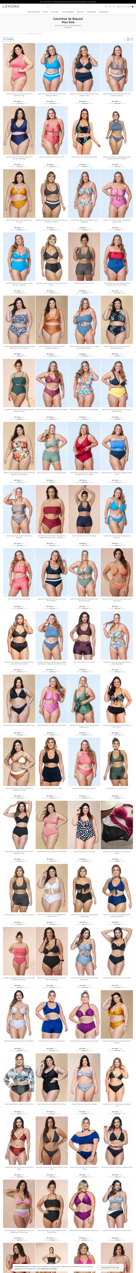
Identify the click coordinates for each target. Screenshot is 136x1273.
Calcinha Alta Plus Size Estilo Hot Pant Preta (51, 1104)
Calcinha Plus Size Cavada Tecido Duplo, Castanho (19, 537)
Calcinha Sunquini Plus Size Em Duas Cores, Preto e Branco (52, 600)
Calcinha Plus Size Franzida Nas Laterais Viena (84, 1230)
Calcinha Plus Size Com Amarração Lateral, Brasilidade (84, 221)
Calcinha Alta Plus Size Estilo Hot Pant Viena (84, 1041)
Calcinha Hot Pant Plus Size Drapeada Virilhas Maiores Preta (51, 1231)
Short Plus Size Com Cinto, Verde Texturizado (51, 473)
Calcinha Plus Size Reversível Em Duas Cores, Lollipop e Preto (84, 95)
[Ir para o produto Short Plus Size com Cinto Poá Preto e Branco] (19, 888)
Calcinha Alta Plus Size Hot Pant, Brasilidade (84, 409)
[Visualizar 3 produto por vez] (124, 39)
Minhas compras (126, 7)
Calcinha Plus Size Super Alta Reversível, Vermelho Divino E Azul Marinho (117, 284)
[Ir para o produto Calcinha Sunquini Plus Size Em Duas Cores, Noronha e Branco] (52, 67)
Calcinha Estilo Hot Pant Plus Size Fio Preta (117, 978)
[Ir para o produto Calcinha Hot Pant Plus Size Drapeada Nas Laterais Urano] (84, 951)
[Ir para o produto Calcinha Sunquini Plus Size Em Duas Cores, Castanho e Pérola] (117, 67)
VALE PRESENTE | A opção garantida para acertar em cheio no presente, (63, 2)
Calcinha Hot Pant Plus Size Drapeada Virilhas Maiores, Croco (84, 726)
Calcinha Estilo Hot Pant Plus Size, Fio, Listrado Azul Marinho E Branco (84, 347)
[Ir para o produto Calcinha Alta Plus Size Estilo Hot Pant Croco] (19, 1077)
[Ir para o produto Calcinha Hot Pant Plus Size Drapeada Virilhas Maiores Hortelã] (19, 383)
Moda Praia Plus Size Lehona (16, 33)
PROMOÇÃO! (91, 12)
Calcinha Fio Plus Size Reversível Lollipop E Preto (117, 1167)
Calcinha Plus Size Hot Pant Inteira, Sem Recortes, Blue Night (19, 158)
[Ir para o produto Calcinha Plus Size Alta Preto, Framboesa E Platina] (117, 825)
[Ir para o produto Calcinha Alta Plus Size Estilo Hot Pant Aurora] (52, 825)
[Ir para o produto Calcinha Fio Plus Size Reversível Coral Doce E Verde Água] (117, 572)
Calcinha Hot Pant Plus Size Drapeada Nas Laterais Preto (84, 915)
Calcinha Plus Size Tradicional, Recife (84, 788)
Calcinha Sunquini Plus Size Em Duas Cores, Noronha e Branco (52, 95)
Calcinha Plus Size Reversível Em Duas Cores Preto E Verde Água (51, 979)
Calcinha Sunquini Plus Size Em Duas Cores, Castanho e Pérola (117, 95)
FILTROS (10, 39)
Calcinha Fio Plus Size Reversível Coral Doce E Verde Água (117, 600)
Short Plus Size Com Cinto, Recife (19, 599)
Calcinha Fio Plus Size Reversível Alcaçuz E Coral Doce (51, 1168)
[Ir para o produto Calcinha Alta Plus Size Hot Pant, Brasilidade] (84, 383)
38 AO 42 (80, 12)
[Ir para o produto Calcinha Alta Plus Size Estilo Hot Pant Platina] (19, 1014)
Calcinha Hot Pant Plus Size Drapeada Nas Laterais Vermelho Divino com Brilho (51, 537)
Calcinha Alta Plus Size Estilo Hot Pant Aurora (51, 851)
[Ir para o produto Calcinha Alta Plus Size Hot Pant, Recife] (52, 130)
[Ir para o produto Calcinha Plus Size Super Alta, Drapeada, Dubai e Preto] (117, 446)
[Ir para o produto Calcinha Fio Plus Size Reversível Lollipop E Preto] (117, 1140)
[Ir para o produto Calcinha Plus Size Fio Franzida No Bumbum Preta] (117, 1077)
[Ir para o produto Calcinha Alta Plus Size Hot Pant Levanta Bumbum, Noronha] (19, 256)
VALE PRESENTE (68, 12)
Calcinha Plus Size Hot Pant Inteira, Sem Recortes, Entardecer (52, 347)
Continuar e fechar (110, 1267)
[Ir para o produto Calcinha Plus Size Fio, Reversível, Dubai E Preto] (19, 698)
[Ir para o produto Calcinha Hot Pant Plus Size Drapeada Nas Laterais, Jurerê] (117, 193)
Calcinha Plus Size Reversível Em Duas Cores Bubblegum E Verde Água (19, 1231)
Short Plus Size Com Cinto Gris (84, 283)
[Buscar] (49, 6)
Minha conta (112, 7)
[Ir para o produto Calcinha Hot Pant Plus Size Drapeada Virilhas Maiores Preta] (52, 1204)
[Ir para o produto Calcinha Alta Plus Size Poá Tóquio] (84, 825)
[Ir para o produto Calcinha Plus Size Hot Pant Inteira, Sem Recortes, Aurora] (19, 67)
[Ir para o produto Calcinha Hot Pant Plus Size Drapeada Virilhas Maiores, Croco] (84, 698)
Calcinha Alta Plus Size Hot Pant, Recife (52, 157)
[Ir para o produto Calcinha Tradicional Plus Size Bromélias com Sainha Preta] (117, 698)
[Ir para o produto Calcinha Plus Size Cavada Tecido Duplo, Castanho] (19, 509)
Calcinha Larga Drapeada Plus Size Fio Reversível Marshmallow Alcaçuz (19, 979)
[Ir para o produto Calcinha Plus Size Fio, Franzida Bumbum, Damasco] (19, 193)
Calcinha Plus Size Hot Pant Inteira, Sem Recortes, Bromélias (117, 347)
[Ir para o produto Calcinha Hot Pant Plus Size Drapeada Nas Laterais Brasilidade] (117, 635)
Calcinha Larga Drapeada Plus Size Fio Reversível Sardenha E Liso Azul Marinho (19, 347)
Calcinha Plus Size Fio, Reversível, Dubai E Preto (19, 725)
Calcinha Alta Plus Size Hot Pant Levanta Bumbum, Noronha (19, 284)
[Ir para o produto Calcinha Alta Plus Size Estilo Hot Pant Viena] (84, 1014)
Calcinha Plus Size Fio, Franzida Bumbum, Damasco (19, 221)
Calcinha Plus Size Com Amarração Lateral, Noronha (117, 537)
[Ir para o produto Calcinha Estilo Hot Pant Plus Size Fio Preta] (117, 951)
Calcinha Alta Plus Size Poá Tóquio (84, 851)
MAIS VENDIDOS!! (34, 12)
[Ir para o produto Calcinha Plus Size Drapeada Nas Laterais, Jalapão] (52, 383)
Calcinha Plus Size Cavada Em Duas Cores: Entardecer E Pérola (19, 789)
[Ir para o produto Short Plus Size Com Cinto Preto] (52, 762)
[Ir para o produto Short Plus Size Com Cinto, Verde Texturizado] (52, 446)
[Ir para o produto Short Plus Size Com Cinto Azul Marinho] (52, 1014)
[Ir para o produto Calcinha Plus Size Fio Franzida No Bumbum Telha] (19, 1140)
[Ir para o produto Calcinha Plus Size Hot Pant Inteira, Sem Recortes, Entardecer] (52, 320)
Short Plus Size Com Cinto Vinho (84, 662)
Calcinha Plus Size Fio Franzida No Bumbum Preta (117, 1105)
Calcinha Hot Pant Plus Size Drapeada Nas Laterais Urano (84, 979)
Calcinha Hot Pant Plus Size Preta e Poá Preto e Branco (51, 284)
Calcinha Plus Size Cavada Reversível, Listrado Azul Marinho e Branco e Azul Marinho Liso (51, 663)
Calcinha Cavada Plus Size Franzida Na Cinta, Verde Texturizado (84, 600)
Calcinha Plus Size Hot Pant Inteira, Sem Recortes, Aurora (19, 95)
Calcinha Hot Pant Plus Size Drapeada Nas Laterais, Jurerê (117, 221)
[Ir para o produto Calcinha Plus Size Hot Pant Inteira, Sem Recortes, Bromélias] (117, 320)
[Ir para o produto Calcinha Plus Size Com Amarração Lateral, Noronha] (117, 509)
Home (5, 33)
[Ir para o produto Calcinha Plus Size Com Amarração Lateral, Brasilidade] (84, 193)
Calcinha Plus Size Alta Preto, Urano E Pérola (116, 1230)
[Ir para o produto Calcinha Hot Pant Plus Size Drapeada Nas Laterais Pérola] (52, 888)
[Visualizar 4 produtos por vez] (128, 39)
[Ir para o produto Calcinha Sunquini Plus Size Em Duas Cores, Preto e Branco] (52, 572)
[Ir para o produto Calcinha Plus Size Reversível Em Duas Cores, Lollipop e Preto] (84, 67)
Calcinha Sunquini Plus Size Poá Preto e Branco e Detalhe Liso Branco (52, 221)
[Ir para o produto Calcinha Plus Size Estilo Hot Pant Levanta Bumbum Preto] (19, 825)
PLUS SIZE (54, 12)
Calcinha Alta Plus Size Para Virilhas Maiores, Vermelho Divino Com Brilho (84, 473)
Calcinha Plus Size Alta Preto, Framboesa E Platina (117, 852)
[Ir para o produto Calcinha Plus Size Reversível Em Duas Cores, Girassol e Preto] (117, 383)
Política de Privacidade (49, 1269)
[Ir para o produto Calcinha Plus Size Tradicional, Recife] (84, 762)
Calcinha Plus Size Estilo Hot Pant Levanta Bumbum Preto (19, 852)
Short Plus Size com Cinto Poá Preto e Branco (19, 915)
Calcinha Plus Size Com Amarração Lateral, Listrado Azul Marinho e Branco (117, 158)
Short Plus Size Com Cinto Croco (116, 788)
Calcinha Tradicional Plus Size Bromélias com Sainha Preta (116, 726)
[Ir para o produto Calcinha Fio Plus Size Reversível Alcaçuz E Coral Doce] (52, 1140)
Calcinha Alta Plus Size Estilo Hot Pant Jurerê (51, 725)
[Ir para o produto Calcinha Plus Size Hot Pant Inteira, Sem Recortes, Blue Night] (19, 130)
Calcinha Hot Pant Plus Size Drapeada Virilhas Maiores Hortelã (19, 410)
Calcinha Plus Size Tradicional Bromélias (84, 157)
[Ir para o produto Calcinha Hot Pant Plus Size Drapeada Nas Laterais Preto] (84, 888)
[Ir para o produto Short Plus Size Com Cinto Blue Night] (84, 509)
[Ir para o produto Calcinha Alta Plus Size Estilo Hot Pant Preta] (52, 1077)
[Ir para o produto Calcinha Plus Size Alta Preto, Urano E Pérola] (117, 1204)
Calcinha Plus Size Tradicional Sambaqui (84, 1104)
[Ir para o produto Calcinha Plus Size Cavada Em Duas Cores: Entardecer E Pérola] (19, 762)
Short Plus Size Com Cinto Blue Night (84, 536)
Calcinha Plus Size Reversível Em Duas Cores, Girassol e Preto (116, 410)
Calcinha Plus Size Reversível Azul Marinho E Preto (84, 1168)
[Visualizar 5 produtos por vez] (131, 39)
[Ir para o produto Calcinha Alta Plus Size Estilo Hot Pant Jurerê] (52, 698)
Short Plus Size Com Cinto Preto (51, 788)
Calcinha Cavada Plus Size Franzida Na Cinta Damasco (117, 1042)
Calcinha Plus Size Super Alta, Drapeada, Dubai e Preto (116, 473)
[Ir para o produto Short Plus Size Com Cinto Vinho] (84, 635)
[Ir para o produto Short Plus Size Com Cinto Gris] (84, 256)
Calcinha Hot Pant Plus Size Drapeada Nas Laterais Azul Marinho (117, 915)
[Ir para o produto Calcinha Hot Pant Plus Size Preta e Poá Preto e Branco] (52, 256)
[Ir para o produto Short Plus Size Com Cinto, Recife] (19, 572)
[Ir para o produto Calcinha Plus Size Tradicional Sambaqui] (84, 1077)
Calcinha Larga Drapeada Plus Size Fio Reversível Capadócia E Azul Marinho (19, 473)
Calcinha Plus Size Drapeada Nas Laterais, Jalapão (52, 409)
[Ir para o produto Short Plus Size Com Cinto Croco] (117, 762)
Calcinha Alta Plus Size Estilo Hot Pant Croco (19, 1104)
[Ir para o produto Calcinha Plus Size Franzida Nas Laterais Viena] (84, 1204)
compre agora (91, 2)
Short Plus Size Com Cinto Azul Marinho (52, 1041)
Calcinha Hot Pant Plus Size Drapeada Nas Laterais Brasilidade (117, 663)
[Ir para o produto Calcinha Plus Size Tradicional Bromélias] (84, 130)
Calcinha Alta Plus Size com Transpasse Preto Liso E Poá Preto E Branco (19, 663)
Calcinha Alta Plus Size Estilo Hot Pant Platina (19, 1041)
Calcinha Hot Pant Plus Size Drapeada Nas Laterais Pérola (51, 915)
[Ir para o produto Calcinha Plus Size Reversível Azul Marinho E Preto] (84, 1140)
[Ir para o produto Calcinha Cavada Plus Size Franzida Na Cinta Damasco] (117, 1014)
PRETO (45, 12)
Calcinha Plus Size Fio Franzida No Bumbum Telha (19, 1168)
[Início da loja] (11, 6)
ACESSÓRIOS (103, 12)
